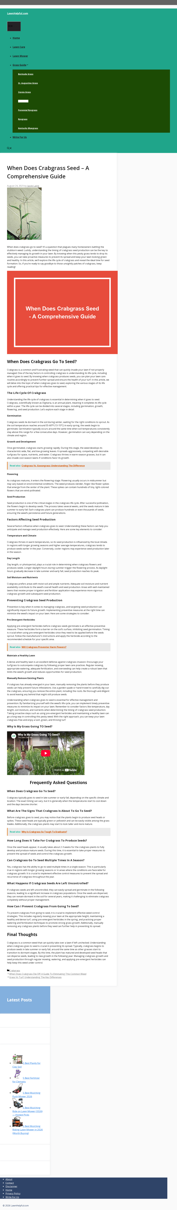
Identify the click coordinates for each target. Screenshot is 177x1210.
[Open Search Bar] (9, 148)
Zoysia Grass (24, 92)
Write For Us (20, 137)
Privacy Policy (13, 1193)
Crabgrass (23, 101)
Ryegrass (22, 119)
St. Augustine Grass (28, 83)
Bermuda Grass (25, 74)
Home (16, 38)
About (9, 1179)
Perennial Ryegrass (27, 110)
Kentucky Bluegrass (28, 128)
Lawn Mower (20, 56)
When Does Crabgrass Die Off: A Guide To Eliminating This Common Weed (47, 973)
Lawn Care (19, 47)
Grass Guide (19, 65)
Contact (10, 1182)
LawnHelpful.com (17, 13)
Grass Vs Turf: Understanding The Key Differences (35, 977)
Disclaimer (11, 1186)
